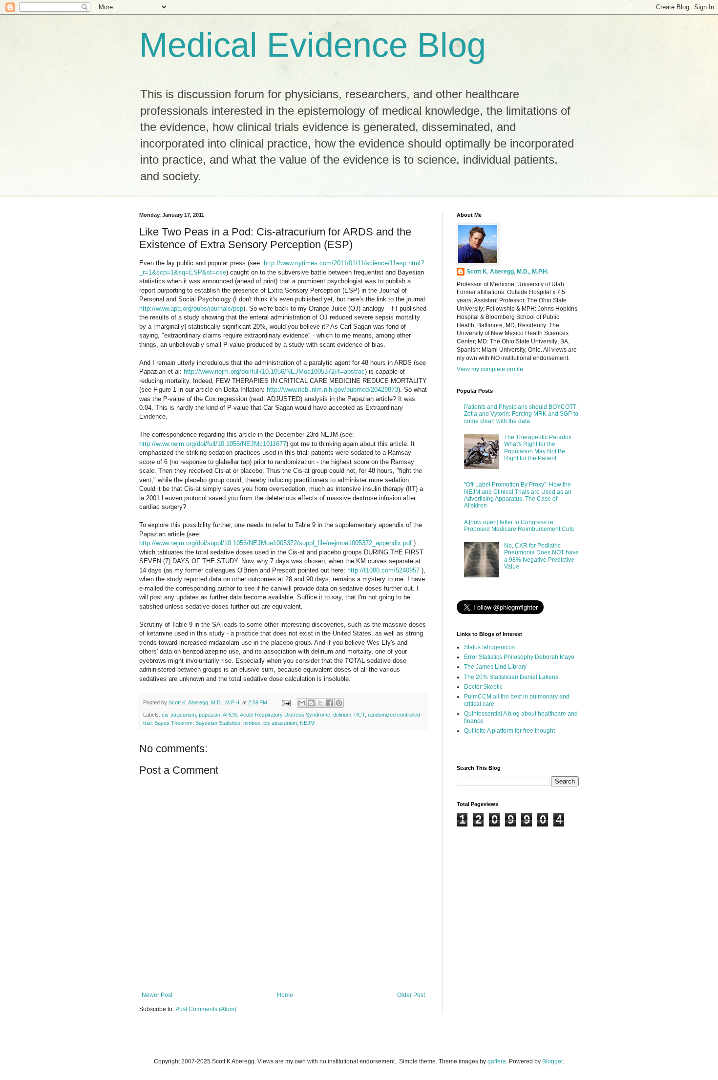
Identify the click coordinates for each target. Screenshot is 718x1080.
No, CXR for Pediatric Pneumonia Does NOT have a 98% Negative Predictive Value (541, 556)
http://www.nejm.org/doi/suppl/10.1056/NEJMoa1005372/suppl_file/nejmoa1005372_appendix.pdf (276, 543)
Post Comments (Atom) (205, 1009)
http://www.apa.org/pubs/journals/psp (191, 308)
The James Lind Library (495, 666)
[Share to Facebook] (330, 703)
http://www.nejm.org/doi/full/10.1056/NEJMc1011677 (212, 443)
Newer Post (157, 995)
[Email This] (302, 703)
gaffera (496, 1061)
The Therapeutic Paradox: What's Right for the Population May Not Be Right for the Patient (538, 448)
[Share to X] (320, 703)
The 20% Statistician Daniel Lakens (511, 677)
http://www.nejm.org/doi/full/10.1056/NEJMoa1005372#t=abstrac (274, 371)
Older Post (411, 995)
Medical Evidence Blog (312, 45)
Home (285, 995)
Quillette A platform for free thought (509, 730)
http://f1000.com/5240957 (383, 570)
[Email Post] (285, 702)
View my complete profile (490, 369)
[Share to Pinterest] (339, 703)
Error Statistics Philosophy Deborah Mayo (519, 657)
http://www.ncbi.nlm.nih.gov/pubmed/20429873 (332, 389)
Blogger (552, 1061)
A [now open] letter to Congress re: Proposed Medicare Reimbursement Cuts (519, 525)
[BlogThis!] (311, 703)
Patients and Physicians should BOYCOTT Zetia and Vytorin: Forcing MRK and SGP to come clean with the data (521, 413)
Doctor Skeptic (483, 686)
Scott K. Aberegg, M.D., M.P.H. (507, 271)
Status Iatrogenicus (489, 647)
